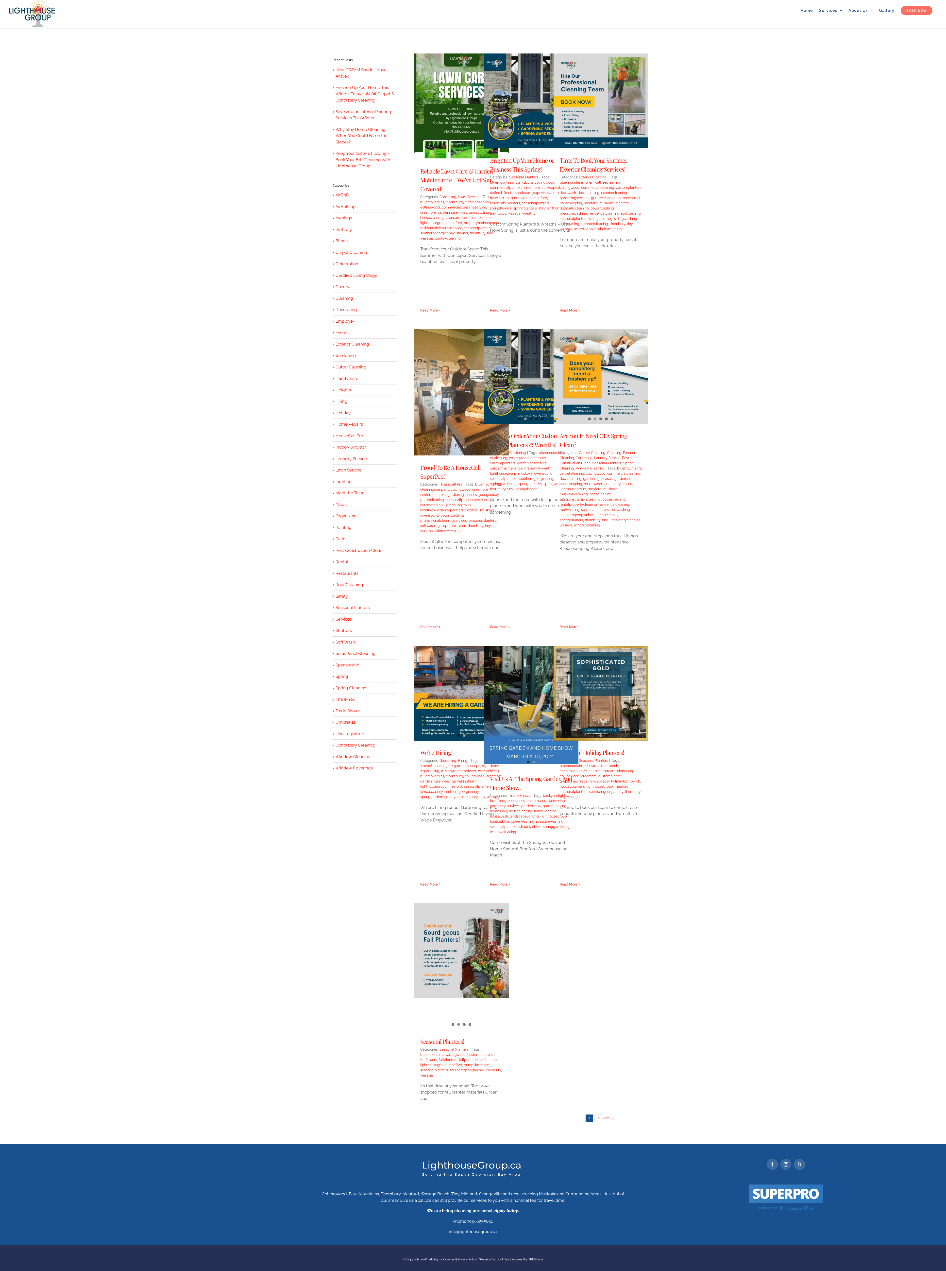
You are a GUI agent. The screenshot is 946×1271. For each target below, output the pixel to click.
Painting (344, 527)
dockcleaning (588, 193)
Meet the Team (350, 492)
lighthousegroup (433, 223)
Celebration (347, 263)
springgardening (503, 484)
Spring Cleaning (351, 687)
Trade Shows (519, 796)
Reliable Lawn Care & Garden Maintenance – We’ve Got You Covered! (456, 180)
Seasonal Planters (523, 177)
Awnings (344, 217)
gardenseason (625, 479)
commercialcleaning (597, 188)
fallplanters (448, 1060)
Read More (429, 310)
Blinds (342, 240)
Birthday (344, 229)
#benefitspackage (435, 766)
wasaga (426, 238)
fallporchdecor (471, 1060)
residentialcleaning (604, 213)
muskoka (606, 203)
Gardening (447, 197)
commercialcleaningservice (464, 207)
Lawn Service (468, 197)
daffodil (496, 193)
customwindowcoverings (547, 801)
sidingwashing (625, 219)
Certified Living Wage (356, 275)
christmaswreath (602, 771)
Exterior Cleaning (593, 177)
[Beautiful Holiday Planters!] (601, 693)
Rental (342, 561)
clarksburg (454, 202)
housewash (499, 816)
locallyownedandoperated (441, 510)
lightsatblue (499, 821)
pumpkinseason (476, 1065)
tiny (493, 213)
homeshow (498, 811)
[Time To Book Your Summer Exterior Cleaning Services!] (601, 100)
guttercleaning (603, 198)
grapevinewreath (545, 193)
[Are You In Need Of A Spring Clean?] (601, 376)
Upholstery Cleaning (355, 745)
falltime (490, 1060)
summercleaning (594, 224)
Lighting (344, 481)
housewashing (595, 484)
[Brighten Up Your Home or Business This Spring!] (531, 100)
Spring (342, 676)
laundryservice (620, 484)
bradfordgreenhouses (507, 801)
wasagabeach (526, 489)
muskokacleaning (574, 494)
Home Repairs (349, 424)
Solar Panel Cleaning (356, 653)
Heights (343, 389)
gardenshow (531, 806)
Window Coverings (354, 768)
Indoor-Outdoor (351, 447)
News (341, 504)
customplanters (628, 188)
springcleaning (608, 515)
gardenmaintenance (506, 468)
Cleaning (614, 453)
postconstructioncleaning (580, 499)
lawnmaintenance (476, 218)
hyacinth (497, 198)
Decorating (346, 309)
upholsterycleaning (625, 520)
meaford (455, 223)
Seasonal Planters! (442, 1041)
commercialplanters (506, 188)
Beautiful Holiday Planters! (592, 752)
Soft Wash (345, 642)
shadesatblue (530, 827)
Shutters (344, 630)
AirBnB (342, 194)
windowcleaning (448, 238)
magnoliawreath (519, 198)
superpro (448, 526)
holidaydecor (599, 781)
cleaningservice (477, 202)
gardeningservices (452, 212)
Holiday (343, 412)
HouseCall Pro (450, 484)
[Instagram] (785, 1164)
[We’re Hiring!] (461, 693)
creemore (428, 212)
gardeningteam (464, 781)
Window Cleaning (590, 468)
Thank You (345, 699)
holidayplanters (572, 786)
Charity (342, 286)
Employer (345, 321)
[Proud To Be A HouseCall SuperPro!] (461, 392)
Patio (340, 538)
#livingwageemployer (458, 771)
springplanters (525, 208)
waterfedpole (585, 229)
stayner (462, 233)
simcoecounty (431, 792)
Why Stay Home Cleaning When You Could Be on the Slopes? (362, 135)
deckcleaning (570, 479)
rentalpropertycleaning (578, 504)
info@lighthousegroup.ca (473, 1231)
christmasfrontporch (601, 766)
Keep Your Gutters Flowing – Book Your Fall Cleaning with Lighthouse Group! (363, 159)
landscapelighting (524, 816)
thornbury (477, 233)
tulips (501, 213)
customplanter (610, 776)
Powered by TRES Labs (527, 1259)
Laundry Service (607, 458)
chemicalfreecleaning (602, 182)
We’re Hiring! (436, 752)
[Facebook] (772, 1164)
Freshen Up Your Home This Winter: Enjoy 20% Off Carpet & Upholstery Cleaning (365, 94)
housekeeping (571, 203)
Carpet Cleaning (592, 453)
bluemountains (432, 202)
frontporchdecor (517, 193)
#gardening (429, 771)
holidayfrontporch (625, 781)
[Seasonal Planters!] (461, 950)
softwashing (569, 224)
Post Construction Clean (359, 550)
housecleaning (432, 218)
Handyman (346, 378)
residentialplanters (505, 203)
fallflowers (428, 1060)
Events (342, 332)
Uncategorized (350, 733)
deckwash (568, 193)
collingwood (430, 207)
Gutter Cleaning (351, 367)
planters (622, 203)
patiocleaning (600, 494)
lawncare (452, 218)
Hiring (462, 761)
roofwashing (631, 213)
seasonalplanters (477, 228)
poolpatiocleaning (574, 208)
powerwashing (602, 208)
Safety (342, 596)
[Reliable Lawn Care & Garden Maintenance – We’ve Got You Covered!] (461, 106)
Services (344, 619)
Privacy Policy (467, 1259)
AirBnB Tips (346, 206)
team (462, 526)
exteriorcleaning (614, 193)
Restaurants (347, 573)
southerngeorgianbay (437, 233)
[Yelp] (799, 1164)
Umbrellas (346, 722)
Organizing (346, 515)
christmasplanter (573, 771)
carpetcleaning (572, 473)
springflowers (501, 208)
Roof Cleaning (349, 584)
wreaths (528, 213)
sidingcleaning (600, 219)
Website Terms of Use (494, 1259)
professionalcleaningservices (443, 520)
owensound (429, 515)
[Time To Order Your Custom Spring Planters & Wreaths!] (531, 376)
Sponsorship (347, 664)
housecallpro (456, 500)
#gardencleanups (465, 766)
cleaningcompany (434, 489)
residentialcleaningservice (441, 228)
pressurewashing (573, 213)
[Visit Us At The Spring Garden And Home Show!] (531, 705)
